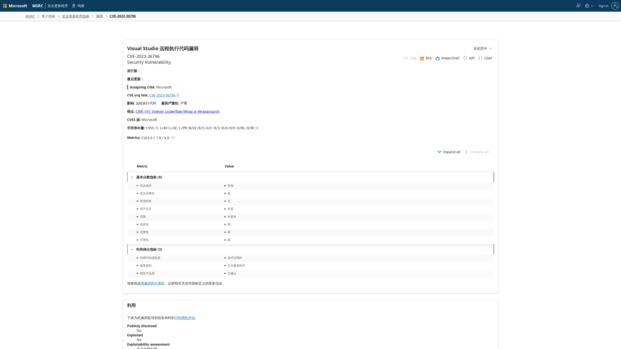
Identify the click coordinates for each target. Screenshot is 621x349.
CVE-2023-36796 (164, 95)
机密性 (144, 224)
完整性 (144, 232)
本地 (230, 185)
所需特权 (145, 201)
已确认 (232, 273)
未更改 (232, 216)
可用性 (144, 240)
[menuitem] (38, 6)
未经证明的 (235, 258)
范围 (143, 216)
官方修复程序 (236, 265)
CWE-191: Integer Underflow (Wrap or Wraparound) (178, 111)
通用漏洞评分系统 (150, 283)
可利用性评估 (185, 317)
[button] (224, 166)
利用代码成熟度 (150, 258)
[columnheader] (180, 166)
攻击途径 (145, 185)
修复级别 (145, 265)
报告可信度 (147, 273)
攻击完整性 (147, 193)
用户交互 (145, 209)
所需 (230, 209)
